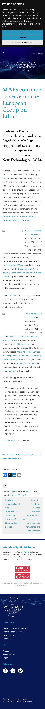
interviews (27, 552)
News (14, 491)
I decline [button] (22, 38)
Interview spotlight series (13, 632)
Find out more (8, 440)
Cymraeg (39, 54)
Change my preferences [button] (22, 42)
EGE (4, 178)
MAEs (28, 491)
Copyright (7, 658)
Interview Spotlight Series (19, 547)
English (32, 54)
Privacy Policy (8, 651)
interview (11, 295)
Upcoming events (10, 635)
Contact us (7, 639)
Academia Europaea (26, 363)
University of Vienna (15, 265)
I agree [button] (22, 33)
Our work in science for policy (15, 628)
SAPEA (20, 344)
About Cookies (9, 654)
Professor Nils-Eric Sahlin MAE (16, 220)
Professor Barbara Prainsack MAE (17, 216)
